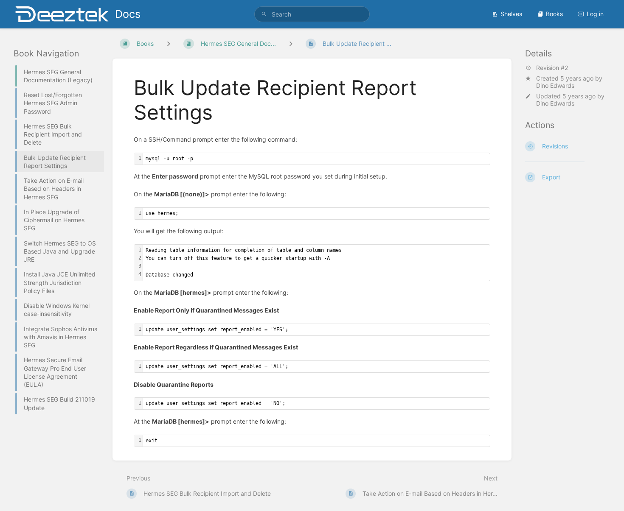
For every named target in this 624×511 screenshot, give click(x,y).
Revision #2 (552, 67)
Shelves (511, 13)
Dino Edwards (555, 85)
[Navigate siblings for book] (168, 43)
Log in (595, 13)
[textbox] (316, 159)
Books (554, 13)
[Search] (264, 14)
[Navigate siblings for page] (290, 43)
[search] (312, 14)
